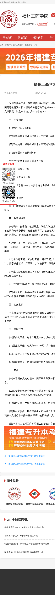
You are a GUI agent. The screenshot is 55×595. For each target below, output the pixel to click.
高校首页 (7, 37)
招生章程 (28, 44)
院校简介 (23, 37)
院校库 (8, 44)
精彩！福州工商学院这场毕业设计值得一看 (23, 551)
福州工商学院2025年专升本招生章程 (21, 535)
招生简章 (38, 37)
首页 (2, 44)
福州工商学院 (18, 44)
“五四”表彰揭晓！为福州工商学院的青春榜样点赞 (26, 543)
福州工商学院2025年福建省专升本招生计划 (24, 527)
